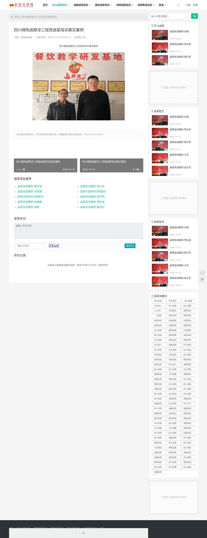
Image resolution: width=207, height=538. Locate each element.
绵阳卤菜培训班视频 (189, 359)
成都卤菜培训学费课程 (189, 423)
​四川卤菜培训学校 (175, 462)
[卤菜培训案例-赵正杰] (160, 167)
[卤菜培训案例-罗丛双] (160, 44)
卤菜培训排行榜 (175, 413)
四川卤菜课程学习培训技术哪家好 (175, 384)
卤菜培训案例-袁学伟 (92, 196)
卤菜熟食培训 (145, 4)
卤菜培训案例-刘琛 (179, 31)
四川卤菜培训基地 (189, 355)
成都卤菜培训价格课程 (160, 389)
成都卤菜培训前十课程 (189, 433)
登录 (195, 4)
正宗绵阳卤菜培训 (160, 448)
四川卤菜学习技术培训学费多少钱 (175, 403)
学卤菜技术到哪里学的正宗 (189, 320)
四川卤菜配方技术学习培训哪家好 (160, 330)
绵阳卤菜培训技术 (175, 379)
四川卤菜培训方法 (189, 438)
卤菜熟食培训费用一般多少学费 (189, 310)
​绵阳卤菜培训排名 (175, 452)
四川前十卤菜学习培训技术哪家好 (175, 364)
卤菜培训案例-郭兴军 (180, 56)
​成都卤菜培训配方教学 (160, 472)
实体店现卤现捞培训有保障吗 (175, 355)
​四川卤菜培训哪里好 (189, 467)
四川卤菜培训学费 (160, 428)
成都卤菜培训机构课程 (189, 374)
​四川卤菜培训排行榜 (160, 423)
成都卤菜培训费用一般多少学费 (189, 325)
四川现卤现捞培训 (175, 394)
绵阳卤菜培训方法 (189, 418)
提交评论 (130, 246)
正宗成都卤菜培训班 (175, 374)
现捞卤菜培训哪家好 (175, 320)
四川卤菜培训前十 (189, 379)
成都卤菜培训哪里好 (175, 408)
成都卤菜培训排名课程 (175, 438)
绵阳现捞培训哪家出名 (189, 315)
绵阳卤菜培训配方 (175, 457)
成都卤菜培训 (81, 4)
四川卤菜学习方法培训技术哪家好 (160, 335)
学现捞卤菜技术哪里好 (160, 355)
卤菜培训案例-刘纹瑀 (29, 191)
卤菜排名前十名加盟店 (160, 320)
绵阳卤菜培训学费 (189, 413)
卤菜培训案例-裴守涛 (29, 186)
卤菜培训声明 (174, 315)
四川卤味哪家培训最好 (175, 306)
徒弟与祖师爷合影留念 (93, 191)
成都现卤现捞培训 (160, 325)
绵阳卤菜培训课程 (160, 418)
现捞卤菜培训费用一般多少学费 (189, 335)
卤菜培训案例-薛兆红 (92, 207)
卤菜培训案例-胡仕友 (92, 201)
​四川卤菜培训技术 (175, 467)
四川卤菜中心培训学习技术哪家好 (160, 369)
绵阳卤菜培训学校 (175, 448)
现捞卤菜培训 (123, 4)
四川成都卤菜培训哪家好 (189, 306)
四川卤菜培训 (59, 4)
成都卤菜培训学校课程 (175, 399)
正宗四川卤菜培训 (48, 16)
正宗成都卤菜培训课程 (175, 428)
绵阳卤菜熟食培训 (189, 340)
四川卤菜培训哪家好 (160, 394)
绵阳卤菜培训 (102, 4)
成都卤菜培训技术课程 (189, 408)
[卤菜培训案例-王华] (160, 155)
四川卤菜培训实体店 (160, 433)
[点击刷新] (53, 246)
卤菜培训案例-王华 (179, 154)
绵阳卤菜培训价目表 (160, 359)
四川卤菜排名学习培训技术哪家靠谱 (189, 345)
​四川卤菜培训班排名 (175, 350)
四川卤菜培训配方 (175, 443)
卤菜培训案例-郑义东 (92, 186)
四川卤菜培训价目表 (189, 369)
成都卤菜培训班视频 (160, 379)
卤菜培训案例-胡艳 (28, 207)
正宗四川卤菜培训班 (160, 345)
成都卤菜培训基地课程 (160, 413)
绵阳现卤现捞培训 (175, 340)
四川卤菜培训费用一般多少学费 (175, 423)
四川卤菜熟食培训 (189, 350)
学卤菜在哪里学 (175, 310)
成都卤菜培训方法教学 (160, 452)
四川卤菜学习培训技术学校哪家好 (189, 394)
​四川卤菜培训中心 (160, 438)
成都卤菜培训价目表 (189, 364)
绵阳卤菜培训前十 (175, 418)
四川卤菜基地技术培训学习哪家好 (189, 443)
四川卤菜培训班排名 (160, 399)
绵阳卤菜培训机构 (189, 462)
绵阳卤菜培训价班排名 (160, 364)
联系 (161, 4)
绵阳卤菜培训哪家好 (175, 330)
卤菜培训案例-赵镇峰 (29, 201)
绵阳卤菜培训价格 (189, 452)
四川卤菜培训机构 (189, 389)
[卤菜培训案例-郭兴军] (160, 57)
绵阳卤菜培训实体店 (160, 384)
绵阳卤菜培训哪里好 (175, 389)
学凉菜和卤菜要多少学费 (175, 301)
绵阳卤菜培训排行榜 (175, 359)
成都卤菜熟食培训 (175, 325)
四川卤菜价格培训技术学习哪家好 (189, 384)
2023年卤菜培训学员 (160, 310)
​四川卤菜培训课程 (160, 467)
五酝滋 (159, 315)
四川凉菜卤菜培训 (175, 369)
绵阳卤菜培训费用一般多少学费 (175, 335)
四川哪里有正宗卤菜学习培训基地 (189, 457)
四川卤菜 (188, 301)
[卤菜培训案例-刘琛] (160, 31)
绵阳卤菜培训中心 (160, 443)
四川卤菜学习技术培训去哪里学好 (160, 340)
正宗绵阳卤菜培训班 (189, 330)
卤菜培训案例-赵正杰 (180, 167)
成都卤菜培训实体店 (189, 428)
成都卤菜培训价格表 (160, 374)
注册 (188, 4)
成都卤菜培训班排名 (175, 345)
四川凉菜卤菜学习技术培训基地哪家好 (160, 408)
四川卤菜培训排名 (189, 448)
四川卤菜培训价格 (175, 433)
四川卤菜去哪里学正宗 (160, 301)
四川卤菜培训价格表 (160, 350)
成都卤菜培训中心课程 (189, 399)
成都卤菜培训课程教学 (160, 457)
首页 (45, 4)
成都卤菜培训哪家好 (160, 403)
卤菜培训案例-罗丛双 (180, 44)
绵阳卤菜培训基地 (160, 462)
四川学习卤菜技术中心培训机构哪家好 (189, 403)
